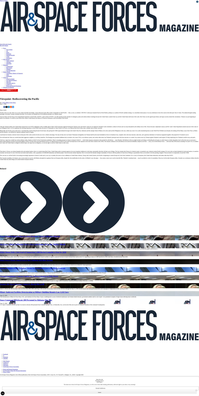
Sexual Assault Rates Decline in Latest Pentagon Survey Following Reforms (30, 236)
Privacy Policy (6, 372)
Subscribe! (8, 63)
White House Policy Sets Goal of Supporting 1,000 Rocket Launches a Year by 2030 (33, 252)
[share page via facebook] (4, 107)
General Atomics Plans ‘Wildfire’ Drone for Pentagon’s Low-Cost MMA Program (32, 268)
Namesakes (9, 76)
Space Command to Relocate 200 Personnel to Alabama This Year (26, 300)
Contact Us (9, 84)
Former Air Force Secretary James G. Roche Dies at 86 (22, 284)
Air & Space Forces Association (11, 366)
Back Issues (9, 67)
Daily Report (6, 59)
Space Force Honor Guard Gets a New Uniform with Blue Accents (26, 260)
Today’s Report (10, 60)
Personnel (8, 53)
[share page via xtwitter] (6, 107)
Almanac (8, 69)
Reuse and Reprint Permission (13, 86)
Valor (7, 74)
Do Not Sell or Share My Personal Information (14, 370)
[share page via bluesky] (13, 107)
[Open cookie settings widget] (3, 393)
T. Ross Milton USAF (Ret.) (9, 102)
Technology (9, 58)
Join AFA (2, 44)
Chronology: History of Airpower (14, 73)
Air (7, 51)
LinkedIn (5, 358)
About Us (5, 77)
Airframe (8, 62)
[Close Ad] (196, 390)
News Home (9, 49)
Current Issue (9, 66)
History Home (6, 72)
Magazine (5, 65)
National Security (10, 55)
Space (7, 52)
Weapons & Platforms (8, 87)
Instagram (5, 357)
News (4, 48)
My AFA (2, 45)
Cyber (7, 56)
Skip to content (3, 0)
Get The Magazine (10, 70)
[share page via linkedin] (9, 107)
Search (9, 44)
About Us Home (10, 79)
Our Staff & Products (11, 80)
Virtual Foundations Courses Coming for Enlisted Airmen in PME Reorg (29, 276)
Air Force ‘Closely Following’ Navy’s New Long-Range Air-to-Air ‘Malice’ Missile (32, 244)
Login (6, 44)
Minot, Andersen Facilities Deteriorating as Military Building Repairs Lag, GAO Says (34, 292)
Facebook (5, 354)
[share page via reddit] (11, 107)
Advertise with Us (10, 83)
